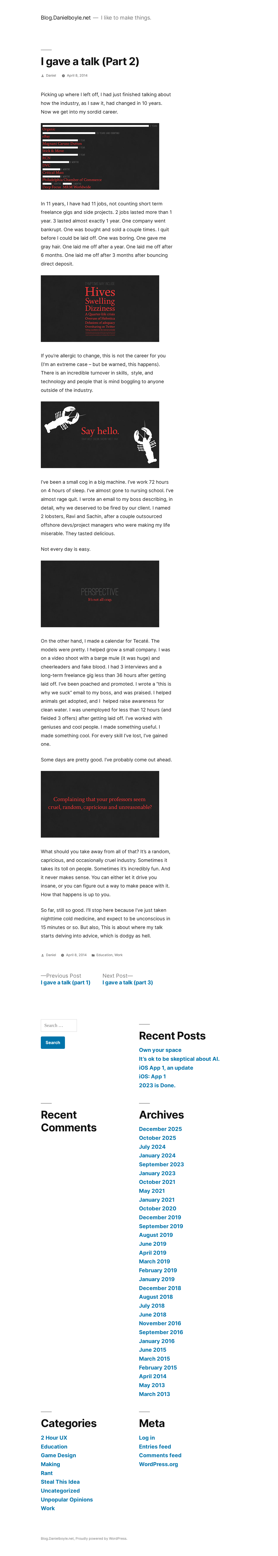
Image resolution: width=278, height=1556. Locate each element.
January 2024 (157, 1155)
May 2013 (152, 1385)
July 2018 (152, 1305)
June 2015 (152, 1349)
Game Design (58, 1455)
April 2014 (153, 1376)
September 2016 (161, 1332)
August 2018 (156, 1297)
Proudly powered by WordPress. (101, 1538)
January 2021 (157, 1199)
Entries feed (155, 1446)
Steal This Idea (60, 1481)
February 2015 (158, 1367)
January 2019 (157, 1279)
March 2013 (154, 1394)
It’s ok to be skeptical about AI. (179, 1059)
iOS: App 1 (152, 1076)
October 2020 (157, 1208)
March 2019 (154, 1261)
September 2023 (161, 1164)
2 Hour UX (54, 1437)
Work (118, 955)
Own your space (160, 1050)
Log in (147, 1437)
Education (104, 955)
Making (50, 1464)
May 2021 (152, 1191)
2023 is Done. (157, 1085)
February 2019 (158, 1270)
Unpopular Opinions (67, 1499)
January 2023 (157, 1173)
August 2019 (156, 1235)
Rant (47, 1473)
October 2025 (157, 1138)
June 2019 (152, 1244)
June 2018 (152, 1314)
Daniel (51, 75)
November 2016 (160, 1323)
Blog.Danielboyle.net (66, 17)
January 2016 (157, 1341)
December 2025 (160, 1129)
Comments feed (160, 1455)
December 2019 (160, 1217)
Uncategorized (60, 1490)
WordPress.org (158, 1464)
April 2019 (152, 1252)
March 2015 (154, 1358)
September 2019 (161, 1226)
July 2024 (152, 1146)
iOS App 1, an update (166, 1067)
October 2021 (157, 1182)
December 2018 (160, 1288)
